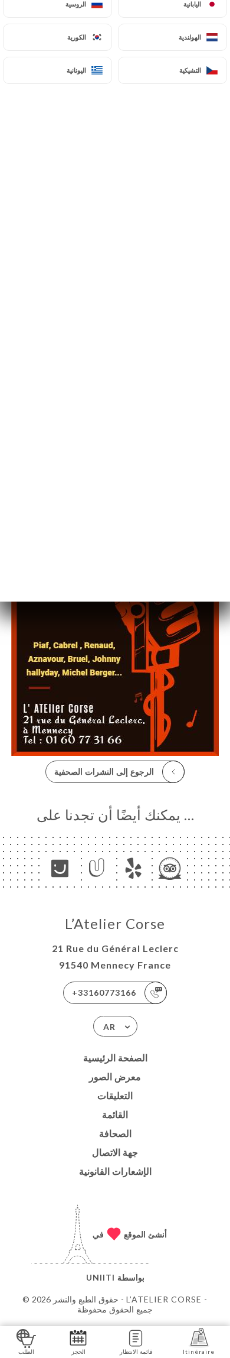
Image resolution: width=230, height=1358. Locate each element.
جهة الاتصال (115, 1152)
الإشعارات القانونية (115, 1171)
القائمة (115, 1114)
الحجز (78, 1351)
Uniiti (100, 1277)
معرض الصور (115, 1076)
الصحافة (115, 1133)
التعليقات (115, 1095)
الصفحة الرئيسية (115, 1057)
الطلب (26, 1351)
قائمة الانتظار (136, 1351)
